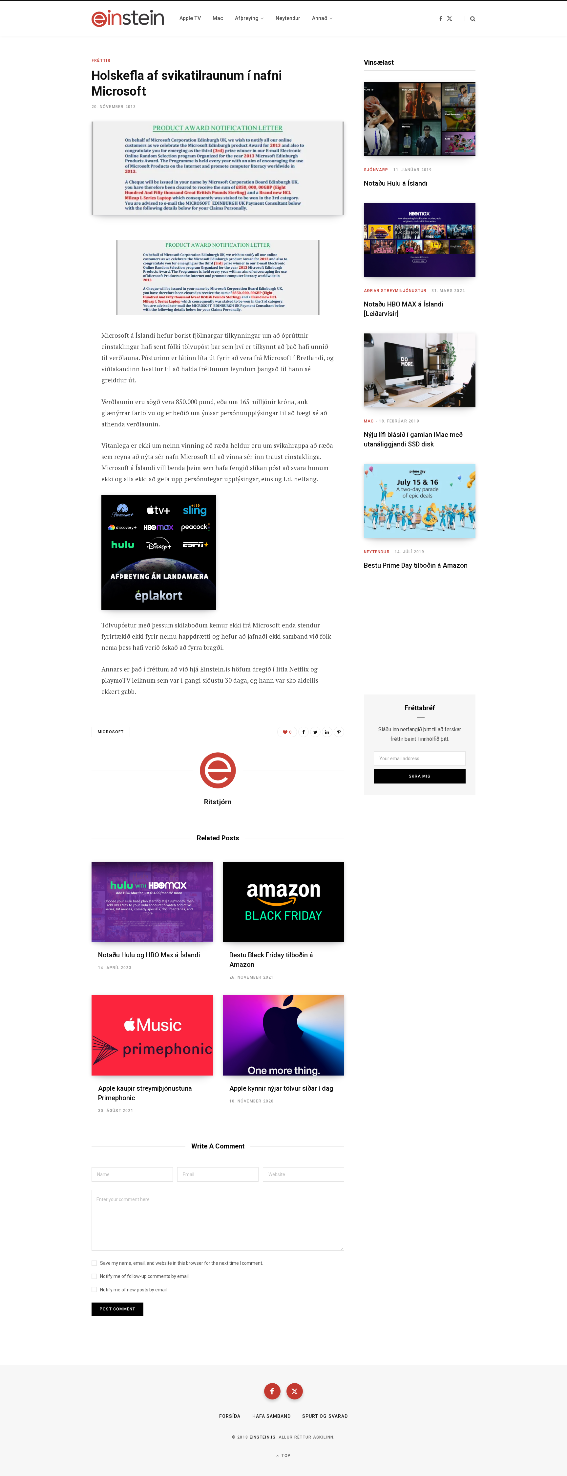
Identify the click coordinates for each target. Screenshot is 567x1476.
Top (285, 1455)
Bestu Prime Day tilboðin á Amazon (416, 565)
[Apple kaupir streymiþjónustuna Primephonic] (152, 1035)
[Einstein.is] (128, 18)
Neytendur (377, 552)
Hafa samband (271, 1416)
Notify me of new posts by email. (134, 1289)
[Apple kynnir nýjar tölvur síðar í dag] (283, 1035)
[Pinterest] (339, 732)
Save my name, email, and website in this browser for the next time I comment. (181, 1263)
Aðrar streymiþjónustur (395, 290)
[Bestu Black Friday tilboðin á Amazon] (283, 902)
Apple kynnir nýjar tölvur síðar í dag (281, 1088)
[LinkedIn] (327, 732)
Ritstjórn (218, 802)
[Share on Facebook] (59, 251)
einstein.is (263, 1437)
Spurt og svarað (325, 1416)
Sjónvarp (376, 170)
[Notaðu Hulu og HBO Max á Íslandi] (152, 902)
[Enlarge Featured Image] (218, 168)
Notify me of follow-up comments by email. (145, 1276)
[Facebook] (272, 1391)
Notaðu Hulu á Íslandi (396, 183)
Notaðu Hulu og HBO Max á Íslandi (149, 955)
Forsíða (230, 1416)
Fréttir (101, 60)
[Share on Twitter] (59, 269)
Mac (369, 421)
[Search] (470, 18)
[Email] (59, 286)
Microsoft (111, 732)
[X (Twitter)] (294, 1391)
